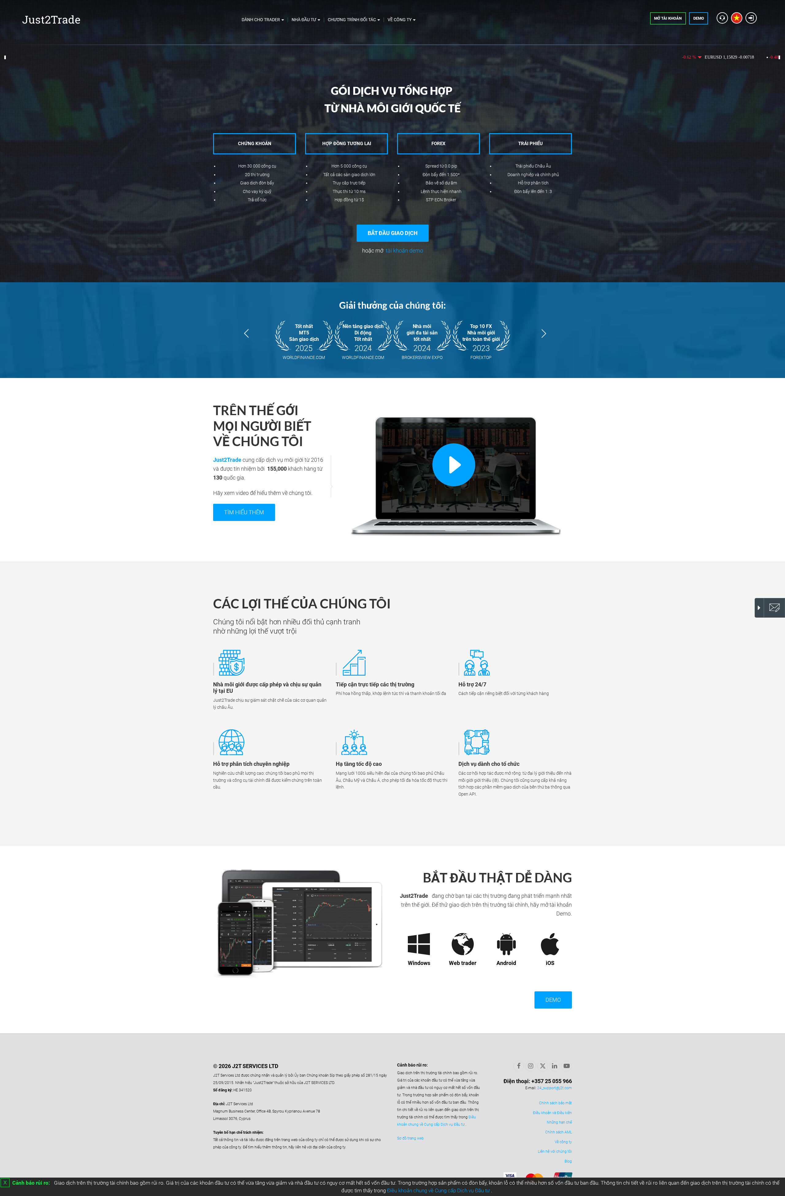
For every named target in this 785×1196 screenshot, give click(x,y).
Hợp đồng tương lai (346, 143)
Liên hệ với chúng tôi (555, 1151)
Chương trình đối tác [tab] (352, 19)
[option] (392, 330)
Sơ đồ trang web (410, 1138)
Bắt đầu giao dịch (393, 233)
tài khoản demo (404, 250)
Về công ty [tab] (400, 19)
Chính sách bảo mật (555, 1103)
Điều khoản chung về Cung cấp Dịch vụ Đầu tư (439, 1190)
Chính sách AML (558, 1132)
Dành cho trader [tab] (261, 19)
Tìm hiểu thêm (244, 512)
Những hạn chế (559, 1122)
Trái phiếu (530, 143)
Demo (698, 18)
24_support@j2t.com (554, 1088)
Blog (568, 1161)
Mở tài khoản (668, 18)
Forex (438, 143)
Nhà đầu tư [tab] (304, 19)
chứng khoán (254, 143)
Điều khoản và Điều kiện (552, 1113)
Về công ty (563, 1142)
